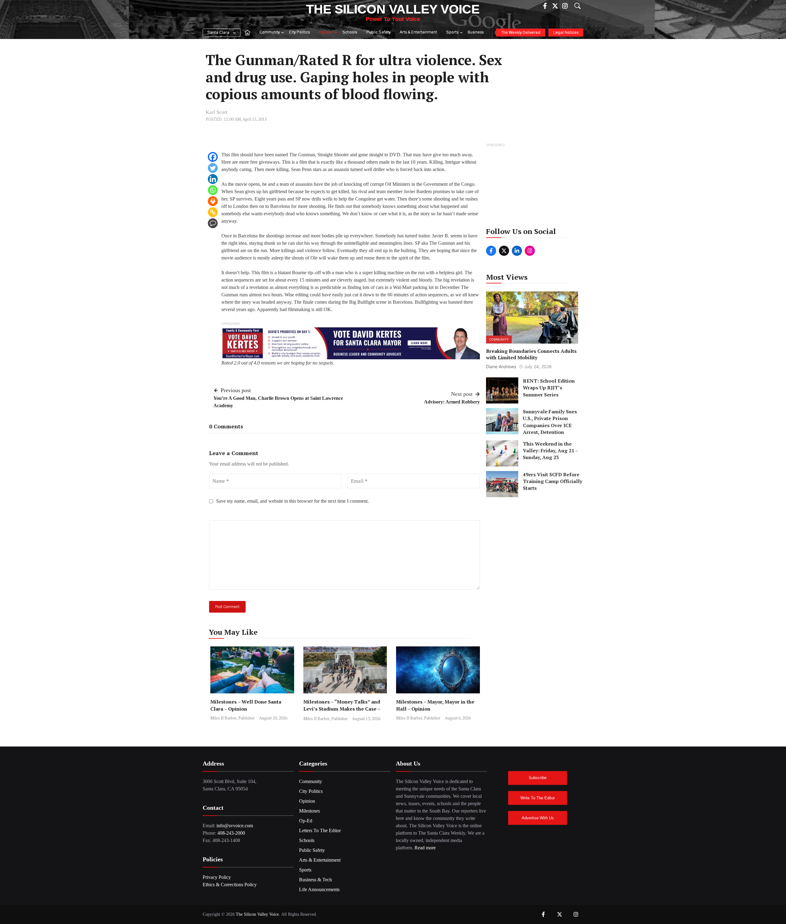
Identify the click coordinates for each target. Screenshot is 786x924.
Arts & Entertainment (418, 32)
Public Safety (378, 32)
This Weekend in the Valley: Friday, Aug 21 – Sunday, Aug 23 (550, 450)
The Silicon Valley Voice (393, 9)
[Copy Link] (213, 212)
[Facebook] (213, 157)
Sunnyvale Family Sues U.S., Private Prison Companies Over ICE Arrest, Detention (550, 421)
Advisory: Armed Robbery (452, 401)
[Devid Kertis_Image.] (350, 343)
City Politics (299, 32)
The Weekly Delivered (520, 33)
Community (269, 32)
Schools (349, 32)
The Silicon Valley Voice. (258, 914)
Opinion (326, 32)
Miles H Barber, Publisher (232, 718)
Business (476, 32)
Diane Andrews (501, 366)
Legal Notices (565, 33)
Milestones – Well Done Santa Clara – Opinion (245, 705)
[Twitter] (213, 168)
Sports (452, 32)
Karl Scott (217, 112)
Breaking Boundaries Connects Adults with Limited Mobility (531, 354)
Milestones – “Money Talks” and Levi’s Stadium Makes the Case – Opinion (341, 708)
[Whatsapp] (213, 190)
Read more (425, 847)
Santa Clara (218, 33)
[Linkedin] (213, 179)
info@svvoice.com (234, 825)
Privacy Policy (217, 877)
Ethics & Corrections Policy (230, 884)
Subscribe (538, 777)
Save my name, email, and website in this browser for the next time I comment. (292, 501)
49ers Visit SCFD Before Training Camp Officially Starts (552, 481)
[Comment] (213, 223)
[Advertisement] (532, 187)
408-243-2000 (231, 833)
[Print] (213, 201)
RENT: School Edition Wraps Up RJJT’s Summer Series (549, 387)
